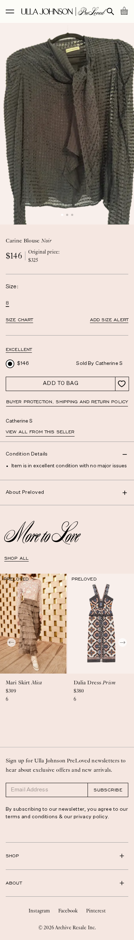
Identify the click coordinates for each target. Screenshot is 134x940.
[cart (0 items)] (124, 10)
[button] (62, 215)
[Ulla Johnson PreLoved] (64, 11)
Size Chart (19, 320)
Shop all (16, 558)
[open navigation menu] (10, 11)
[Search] (110, 11)
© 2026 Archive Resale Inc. (67, 927)
